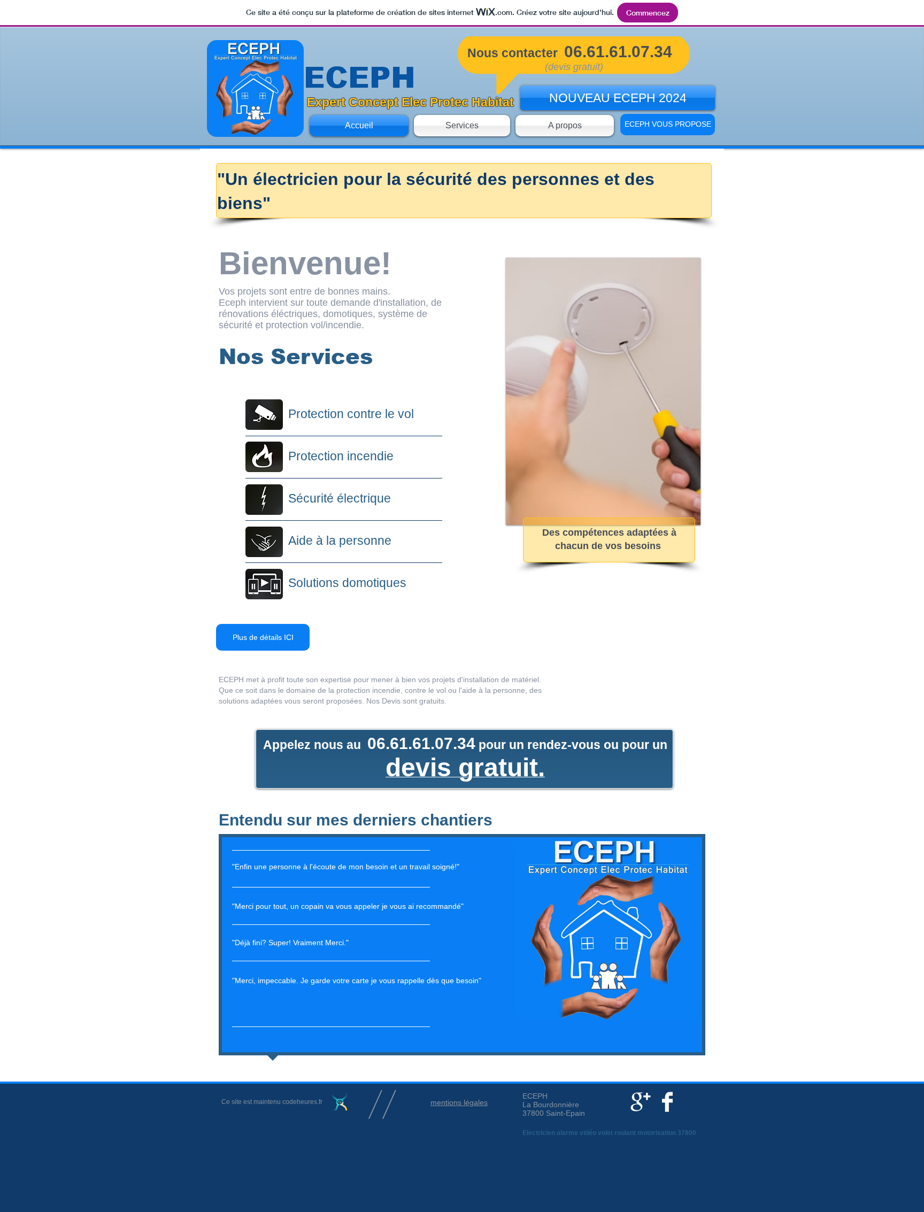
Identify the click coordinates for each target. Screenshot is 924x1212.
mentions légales (459, 1102)
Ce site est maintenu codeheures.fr (271, 1102)
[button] (603, 391)
